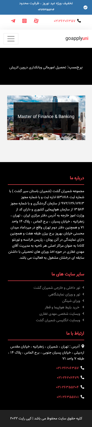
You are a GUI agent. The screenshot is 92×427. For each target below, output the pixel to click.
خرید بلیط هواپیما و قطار (62, 307)
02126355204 (46, 10)
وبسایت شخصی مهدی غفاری (59, 314)
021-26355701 (68, 397)
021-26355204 (67, 387)
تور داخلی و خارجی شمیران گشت (56, 288)
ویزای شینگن (71, 301)
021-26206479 (68, 378)
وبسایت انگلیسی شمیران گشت (58, 320)
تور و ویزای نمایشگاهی (64, 294)
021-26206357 (67, 368)
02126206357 (64, 21)
